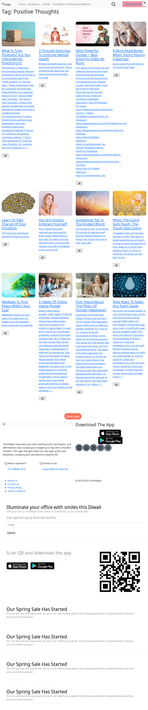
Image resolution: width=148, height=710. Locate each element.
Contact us (13, 484)
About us (12, 480)
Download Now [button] (133, 4)
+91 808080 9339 (17, 469)
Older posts (72, 416)
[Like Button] (5, 155)
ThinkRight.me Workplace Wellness (71, 4)
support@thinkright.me (55, 469)
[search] (113, 4)
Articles (46, 4)
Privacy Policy (15, 487)
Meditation (34, 4)
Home (22, 4)
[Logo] (6, 4)
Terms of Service (17, 491)
